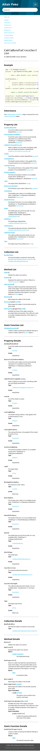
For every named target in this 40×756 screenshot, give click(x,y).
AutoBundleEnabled (10, 128)
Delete (6, 272)
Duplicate (7, 277)
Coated (6, 154)
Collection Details (8, 38)
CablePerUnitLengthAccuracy (13, 145)
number (34, 188)
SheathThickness (9, 200)
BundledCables (8, 255)
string (28, 183)
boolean (18, 132)
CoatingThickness (9, 165)
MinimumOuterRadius (11, 186)
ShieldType (7, 219)
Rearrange (7, 297)
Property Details (8, 35)
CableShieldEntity (13, 216)
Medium (33, 163)
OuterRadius (8, 191)
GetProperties (8, 284)
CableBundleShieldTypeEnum (17, 223)
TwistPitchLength (9, 233)
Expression (29, 170)
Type (5, 241)
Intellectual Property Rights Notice (14, 748)
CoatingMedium (9, 159)
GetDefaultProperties (10, 328)
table (16, 294)
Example (6, 20)
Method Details (8, 40)
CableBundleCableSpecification (17, 261)
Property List (7, 25)
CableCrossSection (9, 116)
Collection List (8, 27)
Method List (7, 30)
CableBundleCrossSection (14, 114)
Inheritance (7, 22)
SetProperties (8, 309)
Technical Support (30, 748)
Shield (6, 208)
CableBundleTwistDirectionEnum (18, 230)
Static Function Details (10, 43)
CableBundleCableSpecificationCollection (21, 259)
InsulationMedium (9, 172)
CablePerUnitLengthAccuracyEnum (19, 151)
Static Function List (9, 32)
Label (5, 181)
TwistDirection (8, 226)
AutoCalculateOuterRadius (12, 134)
